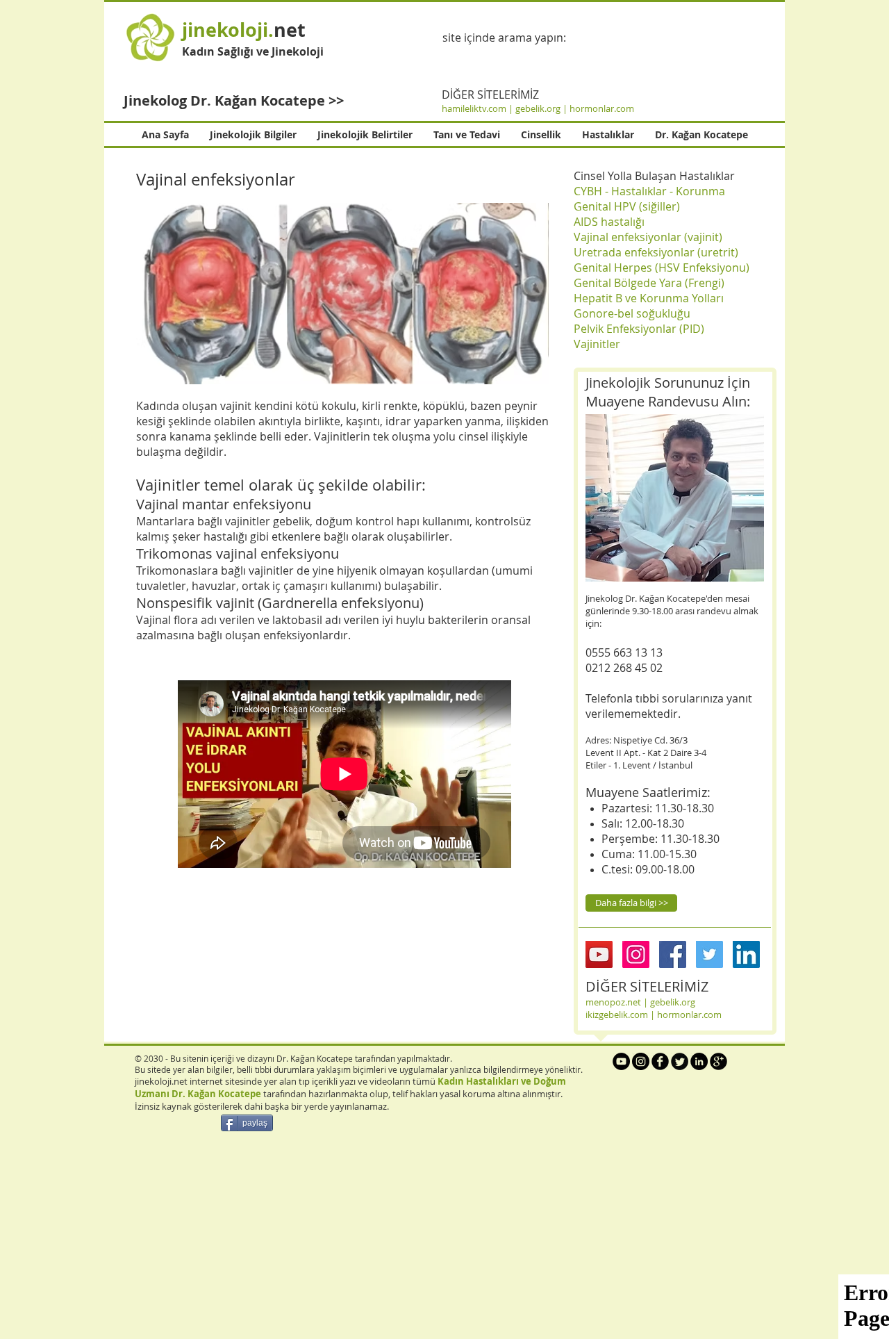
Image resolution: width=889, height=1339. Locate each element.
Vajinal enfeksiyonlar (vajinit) (648, 237)
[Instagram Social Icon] (635, 954)
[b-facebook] (660, 1061)
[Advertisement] (416, 1240)
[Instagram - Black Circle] (640, 1061)
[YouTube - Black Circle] (621, 1061)
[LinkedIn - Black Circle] (699, 1061)
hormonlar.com (602, 108)
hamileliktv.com (474, 108)
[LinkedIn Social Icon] (746, 954)
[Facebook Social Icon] (672, 954)
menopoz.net (613, 1002)
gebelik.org (539, 108)
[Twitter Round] (679, 1061)
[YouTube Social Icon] (599, 954)
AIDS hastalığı (609, 221)
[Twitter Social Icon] (709, 954)
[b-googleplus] (718, 1061)
